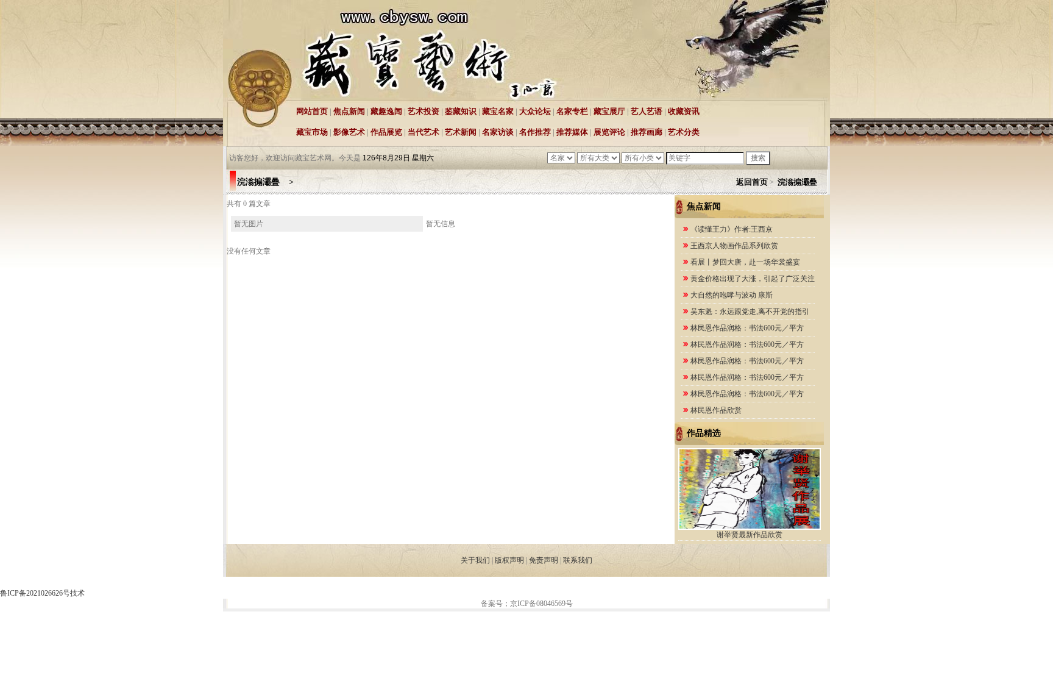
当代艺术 (423, 132)
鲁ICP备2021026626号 (35, 593)
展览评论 (609, 132)
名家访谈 (498, 132)
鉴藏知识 (461, 111)
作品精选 (704, 433)
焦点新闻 (349, 111)
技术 (77, 593)
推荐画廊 (646, 132)
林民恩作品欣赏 (716, 410)
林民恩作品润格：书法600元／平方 (747, 328)
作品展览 (386, 132)
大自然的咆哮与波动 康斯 (731, 295)
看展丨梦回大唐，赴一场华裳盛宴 (745, 262)
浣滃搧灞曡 (800, 182)
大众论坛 (535, 111)
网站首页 (312, 111)
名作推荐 (535, 132)
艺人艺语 (646, 111)
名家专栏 (572, 111)
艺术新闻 (461, 132)
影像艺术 (349, 132)
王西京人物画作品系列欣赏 (734, 245)
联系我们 (577, 560)
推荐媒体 (572, 132)
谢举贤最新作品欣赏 (749, 534)
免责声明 (543, 560)
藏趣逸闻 (386, 111)
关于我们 (475, 560)
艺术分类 (684, 132)
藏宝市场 (312, 132)
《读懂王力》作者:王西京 (732, 229)
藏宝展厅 (609, 111)
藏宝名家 (498, 111)
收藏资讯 (684, 111)
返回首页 (752, 182)
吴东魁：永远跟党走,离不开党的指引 (749, 311)
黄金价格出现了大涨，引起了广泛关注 (752, 278)
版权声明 (509, 560)
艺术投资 (423, 111)
